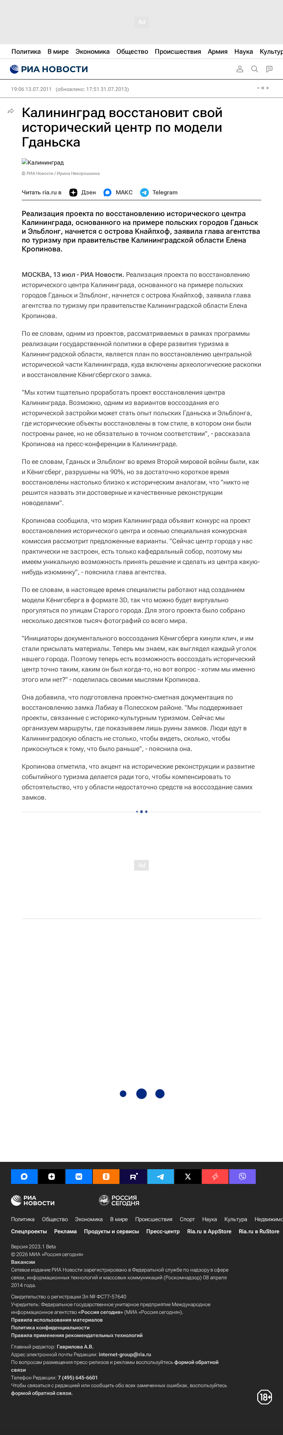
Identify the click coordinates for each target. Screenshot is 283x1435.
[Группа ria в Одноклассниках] (106, 1176)
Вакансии (23, 1262)
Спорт (187, 1219)
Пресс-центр (163, 1231)
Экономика (89, 1219)
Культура (235, 1219)
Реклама (65, 1231)
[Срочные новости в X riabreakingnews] (215, 1176)
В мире (119, 1219)
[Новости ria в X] (188, 1176)
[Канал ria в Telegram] (160, 1176)
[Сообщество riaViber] (242, 1176)
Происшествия (153, 1219)
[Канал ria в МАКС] (24, 1176)
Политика (23, 1219)
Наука (209, 1219)
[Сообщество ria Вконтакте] (79, 1176)
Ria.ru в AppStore (209, 1231)
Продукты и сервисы (111, 1231)
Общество (55, 1219)
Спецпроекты (29, 1231)
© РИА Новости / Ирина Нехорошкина (60, 173)
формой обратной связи (41, 1393)
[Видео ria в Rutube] (133, 1176)
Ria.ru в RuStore (259, 1231)
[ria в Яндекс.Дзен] (51, 1176)
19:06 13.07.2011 (31, 89)
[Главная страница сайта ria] (48, 69)
